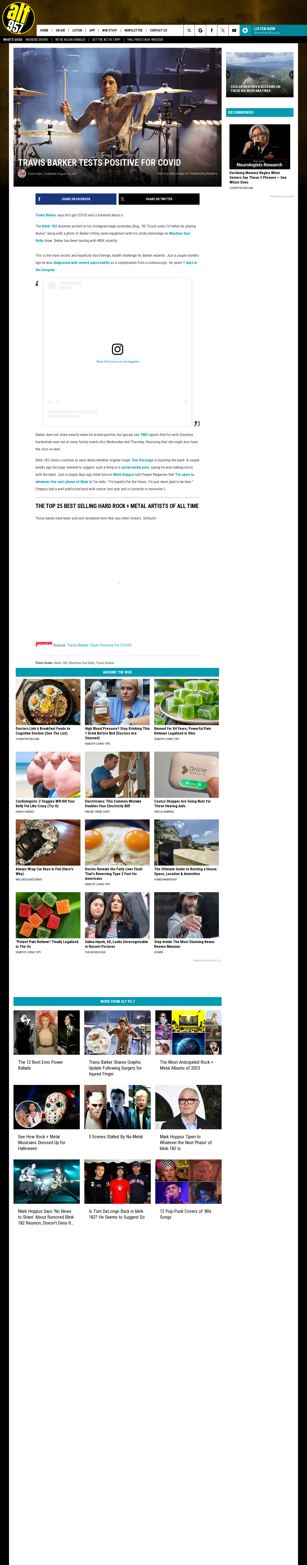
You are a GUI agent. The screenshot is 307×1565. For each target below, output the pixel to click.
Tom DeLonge (142, 460)
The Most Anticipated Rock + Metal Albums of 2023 (186, 1065)
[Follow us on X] (222, 30)
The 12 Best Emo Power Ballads (40, 1065)
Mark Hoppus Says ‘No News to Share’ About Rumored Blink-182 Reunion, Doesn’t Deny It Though (46, 1217)
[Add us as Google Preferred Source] (200, 30)
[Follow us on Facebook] (211, 30)
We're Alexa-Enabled (70, 39)
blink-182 (50, 226)
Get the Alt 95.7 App (106, 39)
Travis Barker (46, 215)
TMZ (144, 434)
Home (44, 30)
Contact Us (158, 30)
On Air (60, 30)
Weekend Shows (37, 39)
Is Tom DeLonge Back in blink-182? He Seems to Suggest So (117, 1214)
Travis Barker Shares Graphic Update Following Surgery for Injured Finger (115, 1068)
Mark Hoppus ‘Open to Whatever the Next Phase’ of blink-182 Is (186, 1142)
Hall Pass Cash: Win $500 (145, 39)
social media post (135, 467)
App (92, 30)
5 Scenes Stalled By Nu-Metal (116, 1136)
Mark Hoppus (123, 474)
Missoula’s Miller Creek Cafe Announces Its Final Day (255, 89)
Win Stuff (109, 30)
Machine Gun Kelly (81, 663)
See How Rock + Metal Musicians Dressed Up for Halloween (41, 1142)
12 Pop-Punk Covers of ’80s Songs (185, 1214)
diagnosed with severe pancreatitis (81, 262)
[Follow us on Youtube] (234, 30)
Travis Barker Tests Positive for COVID (99, 645)
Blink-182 (61, 663)
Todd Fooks (35, 173)
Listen (77, 30)
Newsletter (133, 30)
